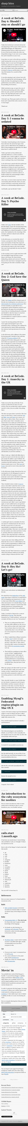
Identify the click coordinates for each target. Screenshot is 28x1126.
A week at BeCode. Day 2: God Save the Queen (14, 277)
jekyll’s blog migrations (7, 1072)
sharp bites (7, 3)
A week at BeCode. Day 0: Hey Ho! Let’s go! (13, 566)
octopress (4, 990)
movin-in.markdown (14, 1009)
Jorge (8, 417)
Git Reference (15, 957)
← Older (3, 1079)
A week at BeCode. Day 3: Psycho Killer (13, 201)
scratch (9, 660)
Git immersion (11, 961)
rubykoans (7, 929)
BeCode (11, 615)
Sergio (3, 466)
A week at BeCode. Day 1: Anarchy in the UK (13, 379)
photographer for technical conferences (12, 304)
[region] (14, 1035)
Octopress (20, 1121)
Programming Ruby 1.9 (11, 920)
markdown (4, 994)
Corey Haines (18, 601)
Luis (21, 464)
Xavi (24, 415)
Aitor (9, 225)
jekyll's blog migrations (8, 1060)
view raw (24, 1006)
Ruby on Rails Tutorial (11, 908)
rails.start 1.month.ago (9, 834)
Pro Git (11, 954)
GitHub (10, 1064)
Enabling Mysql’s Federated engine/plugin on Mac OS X (12, 703)
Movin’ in (7, 970)
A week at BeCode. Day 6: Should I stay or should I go (13, 21)
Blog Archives (14, 1079)
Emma (9, 300)
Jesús (13, 417)
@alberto (3, 1106)
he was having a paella (18, 646)
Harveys (10, 70)
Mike (5, 417)
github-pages (19, 977)
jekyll (8, 1062)
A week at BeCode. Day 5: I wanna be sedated (13, 118)
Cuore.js (21, 484)
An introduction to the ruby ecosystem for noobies (14, 797)
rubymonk (16, 929)
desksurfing (15, 595)
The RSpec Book (9, 940)
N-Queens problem (12, 338)
